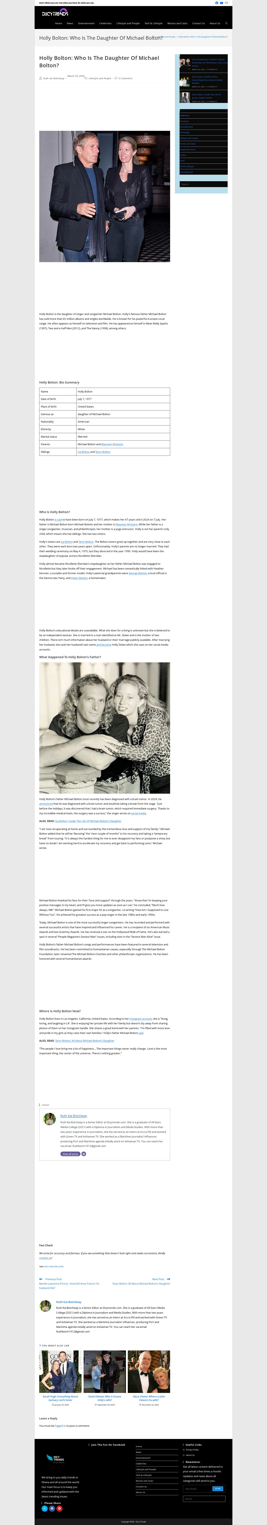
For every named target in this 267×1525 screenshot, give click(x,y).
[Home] (153, 36)
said (140, 1033)
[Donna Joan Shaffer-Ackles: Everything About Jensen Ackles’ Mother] (185, 81)
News (138, 1452)
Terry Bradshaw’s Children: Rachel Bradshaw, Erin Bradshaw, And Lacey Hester (210, 62)
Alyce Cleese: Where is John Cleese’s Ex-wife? (149, 1398)
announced (46, 803)
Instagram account (140, 1018)
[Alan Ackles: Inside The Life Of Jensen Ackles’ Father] (185, 97)
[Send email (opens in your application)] (226, 2)
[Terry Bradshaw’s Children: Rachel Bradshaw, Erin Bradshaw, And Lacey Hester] (185, 64)
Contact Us (141, 1486)
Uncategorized (186, 172)
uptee (61, 1266)
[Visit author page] (45, 1306)
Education (184, 121)
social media (138, 813)
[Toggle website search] (226, 23)
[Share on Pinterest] (59, 1508)
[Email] (83, 1154)
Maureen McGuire (112, 444)
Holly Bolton (50, 1266)
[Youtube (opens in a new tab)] (221, 2)
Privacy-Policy (192, 1449)
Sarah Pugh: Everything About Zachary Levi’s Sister (60, 1398)
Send (218, 1488)
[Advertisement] (104, 108)
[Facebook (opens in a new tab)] (216, 2)
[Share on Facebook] (52, 1508)
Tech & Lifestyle (187, 166)
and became (103, 644)
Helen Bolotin (79, 578)
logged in (60, 1425)
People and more (187, 149)
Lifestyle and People (100, 78)
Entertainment (186, 126)
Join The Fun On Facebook (108, 1444)
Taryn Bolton (102, 452)
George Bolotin (138, 573)
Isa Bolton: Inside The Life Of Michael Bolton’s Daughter (88, 821)
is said (58, 519)
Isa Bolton (84, 452)
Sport (182, 160)
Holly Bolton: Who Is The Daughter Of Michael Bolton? (203, 36)
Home (139, 1446)
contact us (45, 1258)
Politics (183, 155)
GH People (184, 132)
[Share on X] (45, 1508)
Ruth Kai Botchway (53, 78)
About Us (140, 1492)
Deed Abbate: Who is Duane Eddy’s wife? (104, 1398)
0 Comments (126, 78)
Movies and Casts (188, 143)
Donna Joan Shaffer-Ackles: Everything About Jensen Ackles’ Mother (207, 80)
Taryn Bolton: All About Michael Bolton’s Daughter (84, 1040)
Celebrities (184, 115)
